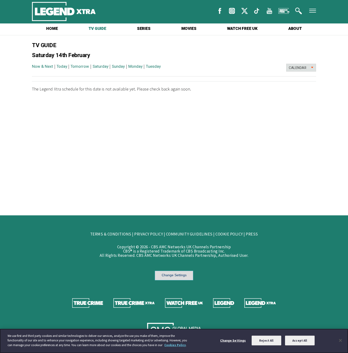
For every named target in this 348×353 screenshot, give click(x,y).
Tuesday (153, 66)
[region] (174, 341)
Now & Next (42, 66)
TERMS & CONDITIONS (110, 234)
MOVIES (188, 29)
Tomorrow (80, 66)
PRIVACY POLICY (148, 234)
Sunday (118, 66)
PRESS (252, 234)
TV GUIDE (97, 29)
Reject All (266, 341)
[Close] (340, 340)
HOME (52, 29)
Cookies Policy (175, 345)
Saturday (100, 66)
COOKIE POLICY (229, 234)
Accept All (299, 341)
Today (62, 66)
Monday (135, 66)
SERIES (144, 29)
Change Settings (174, 275)
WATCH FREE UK (242, 29)
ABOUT (295, 29)
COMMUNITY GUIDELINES (189, 234)
